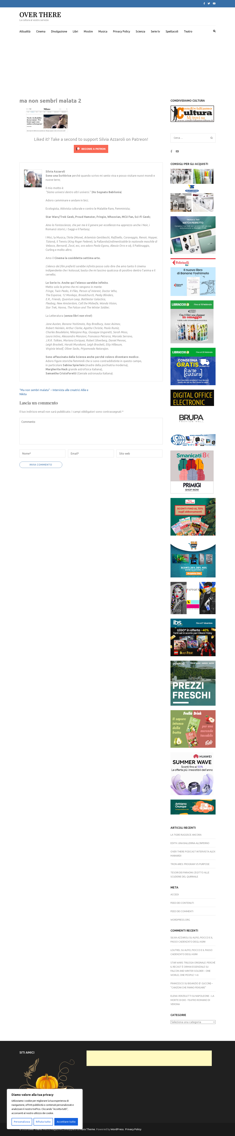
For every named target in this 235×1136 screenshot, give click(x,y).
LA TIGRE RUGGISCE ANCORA (185, 834)
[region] (45, 1109)
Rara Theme (87, 1129)
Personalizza (22, 1121)
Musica (102, 31)
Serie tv (155, 31)
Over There (40, 14)
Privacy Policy (121, 31)
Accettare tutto (66, 1121)
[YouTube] (214, 3)
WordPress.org (180, 919)
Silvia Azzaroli (179, 937)
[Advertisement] (117, 63)
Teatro (188, 31)
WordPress (117, 1129)
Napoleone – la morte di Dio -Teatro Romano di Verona (192, 1000)
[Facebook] (204, 3)
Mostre (88, 31)
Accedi (174, 894)
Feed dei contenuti (182, 903)
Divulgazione (59, 31)
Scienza (140, 31)
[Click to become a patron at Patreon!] (91, 153)
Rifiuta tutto (43, 1121)
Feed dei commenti (181, 911)
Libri (75, 31)
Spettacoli (172, 31)
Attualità (24, 31)
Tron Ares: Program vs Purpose (190, 864)
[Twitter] (209, 3)
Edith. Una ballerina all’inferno (189, 843)
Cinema (40, 31)
